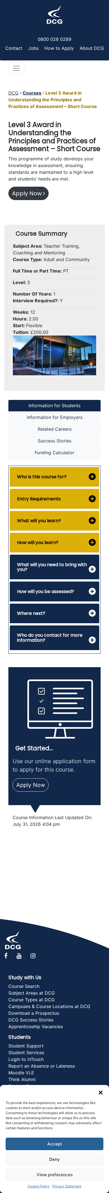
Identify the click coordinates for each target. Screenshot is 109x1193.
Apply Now (27, 193)
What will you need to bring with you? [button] (52, 567)
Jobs (33, 48)
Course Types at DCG (31, 999)
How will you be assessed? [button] (45, 591)
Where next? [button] (31, 613)
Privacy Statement (66, 1186)
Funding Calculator (54, 452)
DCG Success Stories (30, 1020)
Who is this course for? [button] (42, 477)
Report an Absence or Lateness (41, 1066)
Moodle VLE (21, 1072)
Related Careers (55, 429)
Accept (54, 1144)
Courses (32, 93)
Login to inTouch (26, 1059)
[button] (100, 1092)
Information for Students (54, 405)
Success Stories (54, 441)
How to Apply (59, 48)
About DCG (92, 48)
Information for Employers (54, 417)
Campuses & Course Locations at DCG (49, 1006)
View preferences (55, 1174)
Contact (13, 48)
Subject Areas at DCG (31, 993)
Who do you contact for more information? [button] (49, 637)
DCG (13, 93)
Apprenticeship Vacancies (35, 1026)
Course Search (23, 986)
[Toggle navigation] (16, 68)
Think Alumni (21, 1079)
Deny (54, 1159)
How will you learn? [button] (37, 542)
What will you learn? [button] (39, 520)
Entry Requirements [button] (39, 499)
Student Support (26, 1046)
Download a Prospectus (33, 1013)
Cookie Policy (38, 1186)
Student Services (26, 1052)
